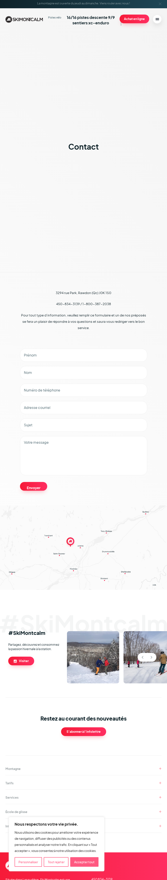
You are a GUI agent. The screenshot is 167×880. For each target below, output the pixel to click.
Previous (142, 657)
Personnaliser (28, 862)
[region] (56, 844)
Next (151, 657)
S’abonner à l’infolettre (84, 731)
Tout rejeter (56, 862)
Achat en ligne (134, 19)
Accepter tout (84, 862)
